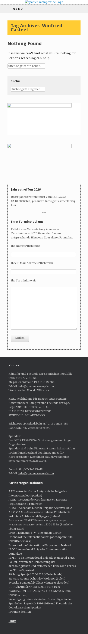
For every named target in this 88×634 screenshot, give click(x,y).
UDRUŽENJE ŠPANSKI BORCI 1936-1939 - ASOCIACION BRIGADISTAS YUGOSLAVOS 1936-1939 (40, 591)
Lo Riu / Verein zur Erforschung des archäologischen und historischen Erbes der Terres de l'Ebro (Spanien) (42, 566)
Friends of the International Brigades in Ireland (40, 545)
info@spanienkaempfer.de (36, 473)
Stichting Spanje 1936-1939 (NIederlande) (35, 574)
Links (12, 621)
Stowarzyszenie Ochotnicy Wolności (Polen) (37, 578)
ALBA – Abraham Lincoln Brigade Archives (37, 507)
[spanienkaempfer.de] (44, 2)
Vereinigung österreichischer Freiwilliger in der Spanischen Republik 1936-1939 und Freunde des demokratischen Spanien (40, 603)
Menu (18, 8)
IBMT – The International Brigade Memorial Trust (42, 557)
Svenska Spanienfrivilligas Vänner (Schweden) (39, 582)
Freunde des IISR (20, 611)
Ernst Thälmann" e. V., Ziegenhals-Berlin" (35, 532)
